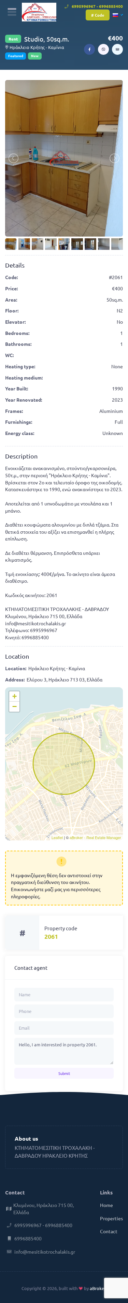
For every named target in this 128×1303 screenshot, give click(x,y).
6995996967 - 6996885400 (97, 6)
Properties (111, 1218)
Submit (64, 1073)
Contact (108, 1231)
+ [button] (14, 696)
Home (106, 1205)
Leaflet (57, 837)
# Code (97, 15)
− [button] (14, 706)
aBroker (97, 1288)
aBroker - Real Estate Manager (95, 837)
